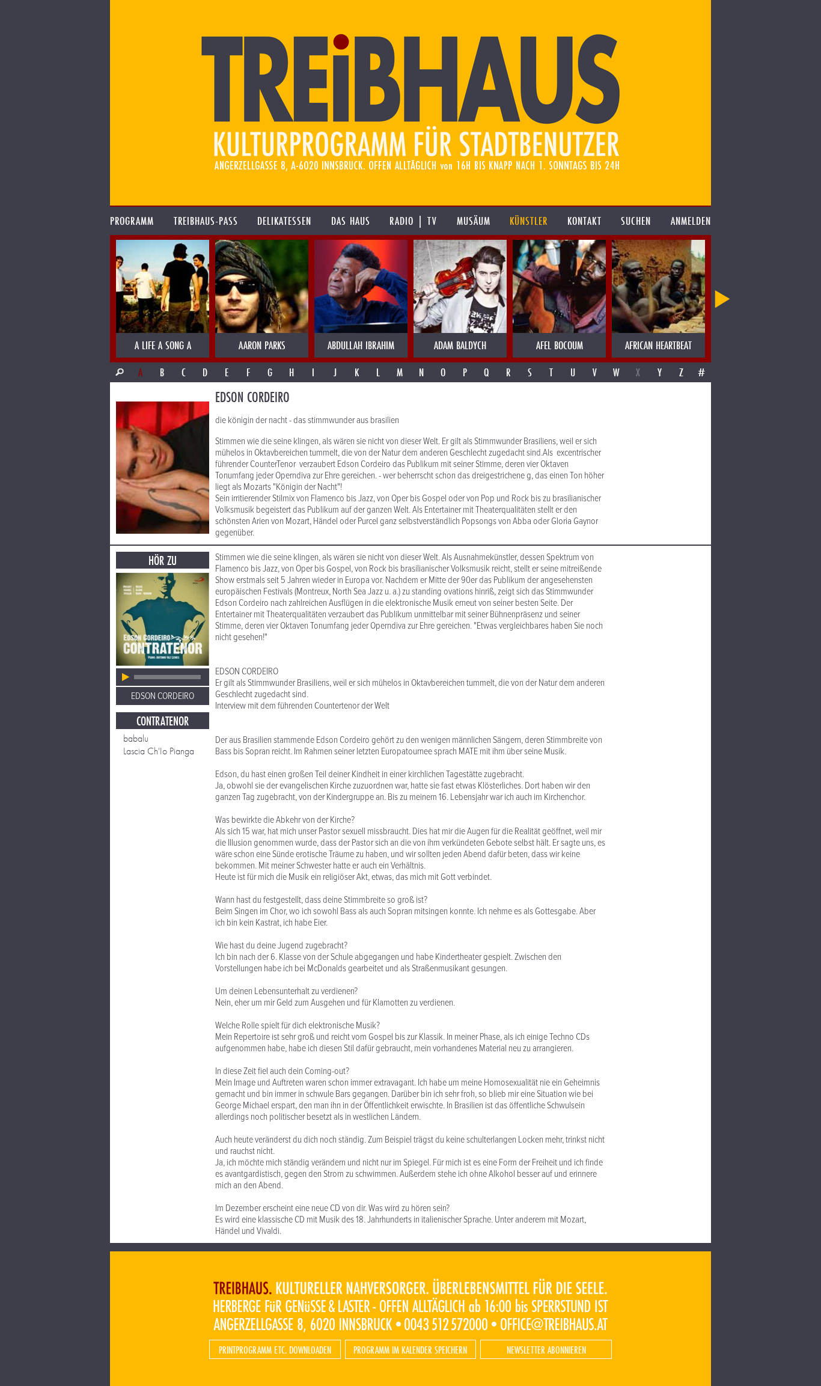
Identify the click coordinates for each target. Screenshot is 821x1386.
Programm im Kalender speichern (410, 1350)
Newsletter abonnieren (546, 1350)
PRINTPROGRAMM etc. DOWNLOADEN (275, 1350)
